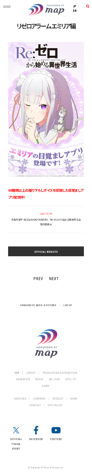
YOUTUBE (56, 439)
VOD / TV (71, 379)
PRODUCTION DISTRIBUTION (60, 373)
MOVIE (39, 379)
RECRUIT (58, 398)
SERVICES (20, 398)
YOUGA (16, 444)
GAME (46, 386)
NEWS (73, 398)
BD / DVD (54, 379)
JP (74, 6)
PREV (38, 278)
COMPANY (39, 398)
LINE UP (67, 305)
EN (75, 11)
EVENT (16, 448)
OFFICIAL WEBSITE (46, 252)
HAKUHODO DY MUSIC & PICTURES (38, 305)
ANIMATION (23, 379)
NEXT (54, 278)
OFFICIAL (16, 439)
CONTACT (35, 405)
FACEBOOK (36, 439)
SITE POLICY (55, 405)
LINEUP (30, 373)
